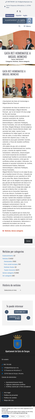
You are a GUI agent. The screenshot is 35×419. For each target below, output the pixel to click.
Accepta (5, 416)
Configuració (22, 416)
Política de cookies (10, 398)
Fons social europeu (11, 264)
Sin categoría (7, 276)
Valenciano (10, 15)
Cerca (28, 241)
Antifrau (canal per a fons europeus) (18, 386)
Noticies (15, 61)
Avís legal (7, 392)
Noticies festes (9, 267)
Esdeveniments (8, 256)
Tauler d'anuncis (9, 270)
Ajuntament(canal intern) (14, 382)
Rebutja (13, 416)
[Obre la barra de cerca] (19, 26)
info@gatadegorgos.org (24, 2)
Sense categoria (24, 61)
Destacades (8, 261)
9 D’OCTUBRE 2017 (20, 312)
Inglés (25, 15)
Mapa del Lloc (9, 400)
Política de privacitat (11, 395)
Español (18, 15)
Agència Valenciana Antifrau (15, 384)
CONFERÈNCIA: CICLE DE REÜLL (14, 318)
